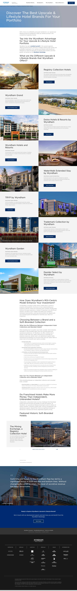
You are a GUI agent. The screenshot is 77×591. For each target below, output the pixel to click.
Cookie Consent (45, 531)
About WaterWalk (49, 185)
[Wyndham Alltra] (32, 558)
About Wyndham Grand (12, 107)
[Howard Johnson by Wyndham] (54, 562)
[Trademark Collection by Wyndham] (32, 555)
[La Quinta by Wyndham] (43, 551)
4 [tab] (37, 449)
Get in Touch (38, 521)
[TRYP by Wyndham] (32, 551)
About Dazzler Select (50, 288)
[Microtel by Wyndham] (54, 551)
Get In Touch (71, 2)
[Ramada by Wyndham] (43, 566)
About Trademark (49, 236)
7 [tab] (42, 449)
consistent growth (35, 46)
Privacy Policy (38, 531)
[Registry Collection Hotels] (10, 551)
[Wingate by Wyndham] (43, 555)
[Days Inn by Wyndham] (54, 555)
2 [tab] (34, 449)
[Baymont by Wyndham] (43, 569)
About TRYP (10, 209)
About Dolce (48, 134)
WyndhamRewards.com (39, 530)
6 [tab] (40, 449)
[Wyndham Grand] (10, 555)
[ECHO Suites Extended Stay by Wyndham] (66, 558)
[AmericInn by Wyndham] (43, 562)
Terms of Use (31, 531)
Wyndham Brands (30, 2)
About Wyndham (11, 159)
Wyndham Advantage (39, 52)
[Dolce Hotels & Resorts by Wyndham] (21, 551)
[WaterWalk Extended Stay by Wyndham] (66, 551)
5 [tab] (39, 449)
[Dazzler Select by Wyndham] (32, 562)
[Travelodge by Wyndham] (54, 566)
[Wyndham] (21, 555)
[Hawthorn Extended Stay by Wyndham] (66, 555)
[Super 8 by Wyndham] (54, 558)
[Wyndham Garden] (43, 558)
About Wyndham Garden (12, 260)
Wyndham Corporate (28, 530)
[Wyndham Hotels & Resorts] (6, 3)
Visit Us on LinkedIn (49, 530)
